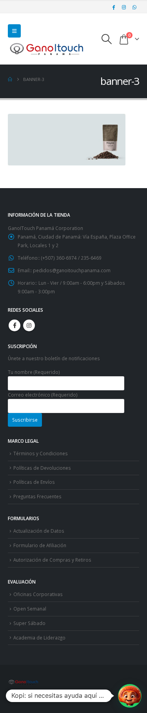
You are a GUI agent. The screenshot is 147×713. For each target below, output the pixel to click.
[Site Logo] (47, 49)
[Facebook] (113, 7)
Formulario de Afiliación (39, 545)
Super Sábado (29, 623)
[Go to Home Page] (10, 79)
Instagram (29, 325)
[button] (14, 31)
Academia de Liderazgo (39, 637)
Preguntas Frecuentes (37, 496)
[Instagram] (124, 7)
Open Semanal (29, 608)
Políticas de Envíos (34, 482)
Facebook (14, 325)
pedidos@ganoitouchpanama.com (72, 270)
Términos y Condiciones (40, 453)
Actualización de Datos (38, 531)
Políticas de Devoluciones (42, 468)
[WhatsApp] (134, 7)
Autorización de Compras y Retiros (52, 560)
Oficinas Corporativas (38, 594)
